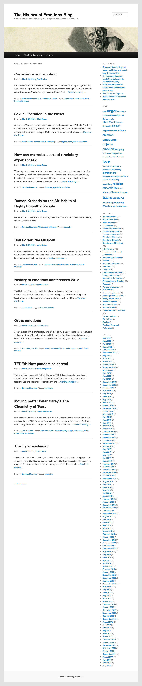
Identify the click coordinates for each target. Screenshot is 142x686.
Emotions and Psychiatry (113, 243)
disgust (116, 125)
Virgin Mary (29, 433)
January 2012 (108, 642)
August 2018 (108, 414)
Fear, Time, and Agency (113, 93)
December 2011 (109, 645)
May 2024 (107, 338)
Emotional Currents (29, 187)
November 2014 (109, 542)
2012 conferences (46, 307)
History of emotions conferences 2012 (46, 279)
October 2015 (108, 510)
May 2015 (107, 525)
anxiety (120, 111)
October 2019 (108, 387)
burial (47, 348)
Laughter (120, 157)
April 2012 (107, 633)
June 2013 (107, 592)
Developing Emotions (112, 228)
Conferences (27, 307)
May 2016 (107, 490)
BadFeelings (115, 115)
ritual (86, 348)
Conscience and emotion (35, 74)
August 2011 (108, 657)
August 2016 (108, 481)
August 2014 (108, 551)
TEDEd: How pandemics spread (41, 363)
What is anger (109, 206)
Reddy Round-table (111, 298)
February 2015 (109, 534)
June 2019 (107, 396)
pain (118, 176)
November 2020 (109, 367)
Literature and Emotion (112, 272)
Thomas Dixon (42, 285)
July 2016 (107, 484)
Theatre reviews (109, 316)
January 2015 (108, 537)
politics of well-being (111, 180)
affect (105, 111)
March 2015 (107, 531)
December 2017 (109, 437)
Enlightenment (58, 264)
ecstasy (120, 130)
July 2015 (107, 519)
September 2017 (109, 443)
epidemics (49, 474)
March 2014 (107, 566)
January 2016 (108, 502)
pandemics (49, 388)
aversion (106, 115)
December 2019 (109, 381)
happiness (117, 153)
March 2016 (107, 496)
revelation (66, 187)
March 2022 (107, 346)
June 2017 (107, 452)
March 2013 (107, 601)
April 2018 (107, 425)
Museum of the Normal (112, 278)
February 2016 (109, 498)
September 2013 (109, 583)
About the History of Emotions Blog (38, 54)
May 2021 (107, 355)
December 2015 (109, 504)
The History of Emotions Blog (43, 14)
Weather (106, 322)
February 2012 (109, 639)
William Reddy (122, 206)
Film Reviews (108, 249)
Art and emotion (109, 216)
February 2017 (109, 463)
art (125, 111)
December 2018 (109, 408)
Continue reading (77, 91)
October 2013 (108, 580)
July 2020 (107, 373)
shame (26, 101)
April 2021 (107, 358)
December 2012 (109, 610)
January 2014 (108, 572)
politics (124, 176)
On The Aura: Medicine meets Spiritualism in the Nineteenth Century (113, 79)
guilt (21, 101)
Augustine (68, 98)
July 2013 (107, 589)
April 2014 (107, 563)
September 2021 (109, 352)
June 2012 (107, 627)
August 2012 (108, 621)
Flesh (66, 264)
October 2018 (108, 411)
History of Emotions (111, 263)
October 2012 (108, 616)
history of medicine (110, 157)
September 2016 (109, 478)
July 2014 (107, 554)
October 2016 (108, 475)
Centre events (108, 119)
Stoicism (115, 192)
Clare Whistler (110, 122)
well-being (108, 202)
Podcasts (107, 284)
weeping (118, 198)
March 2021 (107, 361)
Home (17, 54)
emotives (68, 348)
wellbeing (118, 202)
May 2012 (107, 630)
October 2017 (108, 440)
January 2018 (108, 434)
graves (75, 348)
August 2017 (108, 446)
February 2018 (109, 431)
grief (81, 348)
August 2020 (108, 370)
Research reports (110, 301)
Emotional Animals (111, 231)
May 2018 (107, 422)
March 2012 (107, 636)
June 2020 (107, 376)
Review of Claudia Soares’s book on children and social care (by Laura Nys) (115, 70)
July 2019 (107, 393)
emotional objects (57, 348)
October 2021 (108, 349)
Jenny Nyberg (42, 325)
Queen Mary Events (49, 98)
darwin (120, 122)
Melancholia (78, 430)
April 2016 (107, 493)
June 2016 (107, 487)
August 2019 (108, 390)
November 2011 (109, 648)
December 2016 (109, 469)
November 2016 (109, 472)
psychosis (57, 187)
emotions (109, 149)
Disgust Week (108, 130)
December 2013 (109, 575)
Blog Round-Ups (110, 219)
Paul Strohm (42, 79)
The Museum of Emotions (44, 141)
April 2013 (107, 598)
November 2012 (109, 613)
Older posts (20, 484)
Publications (108, 289)
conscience (84, 98)
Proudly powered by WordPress (71, 676)
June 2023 (107, 341)
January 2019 (108, 405)
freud (16, 101)
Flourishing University (112, 257)
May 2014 (107, 560)
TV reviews (107, 319)
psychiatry (107, 184)
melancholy (116, 169)
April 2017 (107, 458)
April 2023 (107, 344)
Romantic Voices (110, 304)
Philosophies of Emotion (31, 98)
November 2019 (109, 385)
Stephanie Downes (44, 411)
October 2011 (108, 651)
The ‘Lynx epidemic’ (31, 446)
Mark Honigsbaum (44, 368)
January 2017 (108, 466)
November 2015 (109, 507)
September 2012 (109, 619)
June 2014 (107, 557)
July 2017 (107, 449)
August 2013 (108, 586)
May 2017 (107, 455)
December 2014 (109, 539)
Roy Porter (74, 264)
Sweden (17, 350)
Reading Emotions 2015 (113, 295)
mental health (109, 172)
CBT (122, 115)
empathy (67, 227)
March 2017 (107, 461)
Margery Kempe (66, 430)
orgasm (64, 141)
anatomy (48, 264)
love (106, 161)
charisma (48, 187)
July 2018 (107, 417)
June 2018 (107, 420)
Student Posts (109, 307)
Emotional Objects (111, 237)
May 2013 (107, 595)
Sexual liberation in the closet (39, 113)
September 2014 (109, 548)
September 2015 (109, 513)
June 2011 (107, 662)
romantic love (111, 187)
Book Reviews (27, 141)
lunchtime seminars (112, 166)
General (106, 260)
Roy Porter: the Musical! (34, 240)
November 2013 (109, 578)
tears (22, 433)
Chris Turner (42, 119)
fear (105, 153)
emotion (108, 135)
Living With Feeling (111, 275)
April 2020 (107, 379)
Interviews (107, 266)
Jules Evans (42, 165)
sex (120, 188)
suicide (124, 192)
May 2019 (107, 399)
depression (107, 126)
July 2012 (107, 624)
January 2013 (108, 607)
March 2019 (107, 402)
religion (118, 184)
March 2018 (107, 428)
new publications (109, 176)
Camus (76, 98)
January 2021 (108, 364)
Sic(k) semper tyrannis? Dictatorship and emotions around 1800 (114, 87)
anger (112, 110)
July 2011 (107, 659)
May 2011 (107, 665)
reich (70, 141)
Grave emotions (27, 320)
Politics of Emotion (111, 286)
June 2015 (107, 522)
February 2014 (109, 569)
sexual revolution (80, 141)
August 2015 (108, 516)
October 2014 (108, 545)
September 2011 (109, 654)
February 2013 (109, 604)
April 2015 (107, 528)
